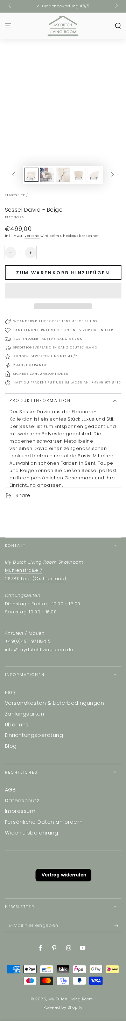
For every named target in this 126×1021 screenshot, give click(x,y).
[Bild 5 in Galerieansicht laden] (95, 175)
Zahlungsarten (24, 713)
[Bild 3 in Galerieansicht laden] (63, 175)
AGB (10, 789)
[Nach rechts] (116, 6)
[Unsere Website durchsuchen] (118, 25)
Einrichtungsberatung (34, 735)
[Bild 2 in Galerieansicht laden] (47, 175)
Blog (11, 745)
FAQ (10, 692)
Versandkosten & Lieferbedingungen (54, 702)
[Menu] (8, 25)
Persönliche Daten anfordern (44, 821)
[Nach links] (10, 6)
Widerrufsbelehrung (31, 832)
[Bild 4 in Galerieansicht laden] (79, 175)
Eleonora (14, 217)
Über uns (17, 724)
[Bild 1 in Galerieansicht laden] (31, 175)
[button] (63, 290)
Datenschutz (22, 800)
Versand (32, 236)
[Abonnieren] (117, 926)
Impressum (20, 811)
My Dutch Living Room (71, 999)
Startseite (15, 195)
